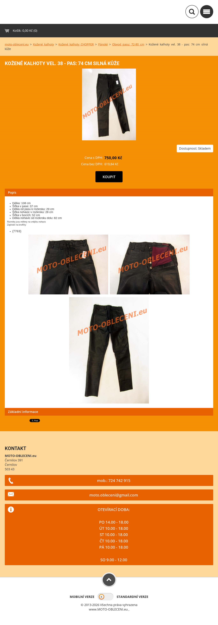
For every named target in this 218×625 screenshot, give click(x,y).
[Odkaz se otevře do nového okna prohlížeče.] (109, 139)
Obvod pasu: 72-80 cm (128, 44)
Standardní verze (132, 597)
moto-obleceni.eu (17, 44)
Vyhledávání (192, 11)
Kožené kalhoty (43, 44)
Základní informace (23, 412)
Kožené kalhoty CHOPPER (76, 44)
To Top (109, 579)
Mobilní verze (82, 597)
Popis (12, 192)
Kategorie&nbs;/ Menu (206, 11)
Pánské (103, 44)
